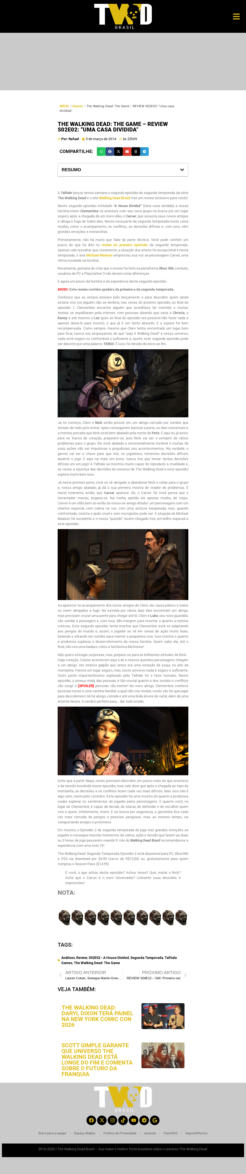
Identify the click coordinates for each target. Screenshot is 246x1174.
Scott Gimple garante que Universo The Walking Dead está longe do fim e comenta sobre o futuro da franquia (97, 1059)
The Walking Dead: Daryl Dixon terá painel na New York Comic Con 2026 (97, 1016)
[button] (101, 151)
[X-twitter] (102, 1120)
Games (77, 106)
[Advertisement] (123, 61)
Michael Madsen (99, 255)
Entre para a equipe (52, 1133)
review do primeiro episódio (124, 245)
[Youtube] (133, 1120)
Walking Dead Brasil (114, 198)
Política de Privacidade (119, 1133)
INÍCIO (64, 106)
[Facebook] (91, 1120)
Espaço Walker (85, 1133)
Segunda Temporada (146, 958)
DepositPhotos (196, 1133)
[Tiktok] (123, 1120)
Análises (68, 958)
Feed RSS (171, 1133)
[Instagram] (112, 1120)
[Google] (155, 1120)
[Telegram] (144, 1120)
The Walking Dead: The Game (97, 963)
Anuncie (150, 1133)
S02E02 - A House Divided (109, 958)
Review (81, 958)
